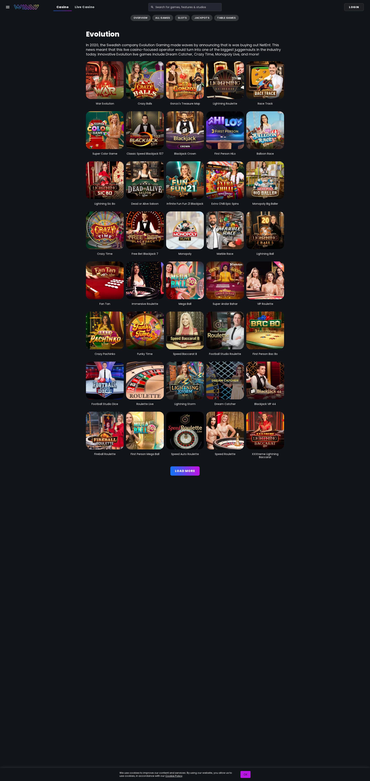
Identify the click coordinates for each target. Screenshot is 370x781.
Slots (182, 18)
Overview (141, 18)
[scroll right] (365, 18)
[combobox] (185, 7)
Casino (62, 7)
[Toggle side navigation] (8, 7)
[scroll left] (4, 18)
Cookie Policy (173, 776)
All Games (162, 18)
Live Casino (84, 7)
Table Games (226, 18)
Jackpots (201, 18)
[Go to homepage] (26, 7)
